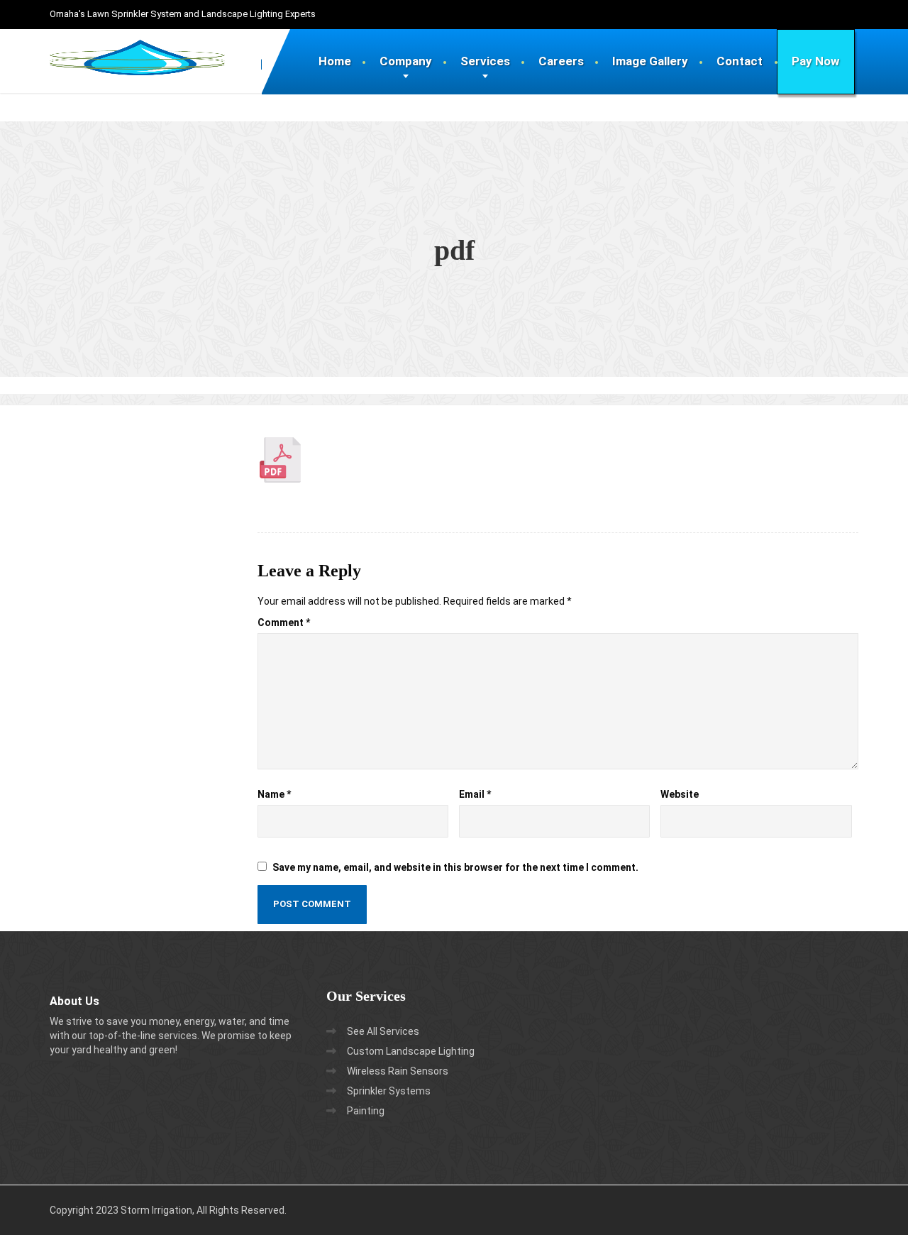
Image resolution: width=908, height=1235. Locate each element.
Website (679, 794)
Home (335, 61)
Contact (739, 61)
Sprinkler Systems (389, 1091)
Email (475, 794)
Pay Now (816, 61)
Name (274, 794)
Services (485, 61)
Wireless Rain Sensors (397, 1071)
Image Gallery (650, 61)
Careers (561, 61)
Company (406, 61)
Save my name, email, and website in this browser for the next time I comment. (455, 867)
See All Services (383, 1031)
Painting (365, 1110)
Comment (284, 622)
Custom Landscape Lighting (411, 1051)
